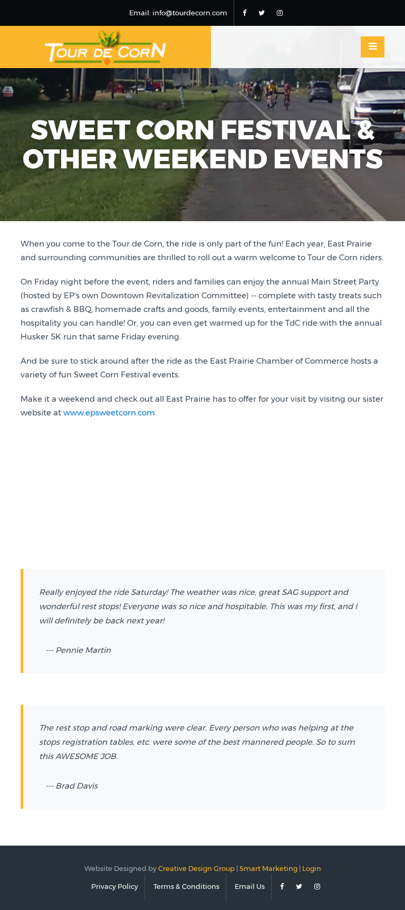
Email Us (250, 886)
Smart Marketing (268, 868)
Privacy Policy (114, 886)
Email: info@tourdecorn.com (178, 12)
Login (311, 868)
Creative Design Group (196, 868)
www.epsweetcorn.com (109, 412)
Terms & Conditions (186, 886)
